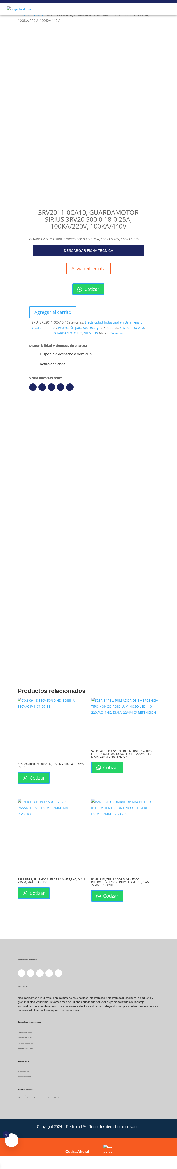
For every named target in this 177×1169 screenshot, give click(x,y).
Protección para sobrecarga (79, 327)
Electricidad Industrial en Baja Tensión (115, 322)
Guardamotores (30, 15)
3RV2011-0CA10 (132, 327)
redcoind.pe (89, 464)
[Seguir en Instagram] (51, 387)
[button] (88, 250)
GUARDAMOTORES (67, 333)
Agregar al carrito (52, 312)
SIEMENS (91, 333)
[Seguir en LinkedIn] (42, 387)
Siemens (117, 333)
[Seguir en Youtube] (60, 387)
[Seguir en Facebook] (33, 387)
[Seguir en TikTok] (70, 387)
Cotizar (91, 289)
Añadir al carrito (88, 268)
